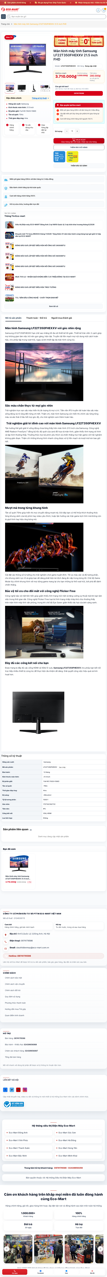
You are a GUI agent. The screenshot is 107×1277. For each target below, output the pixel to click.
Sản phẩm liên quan (15, 829)
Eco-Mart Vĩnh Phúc (18, 1140)
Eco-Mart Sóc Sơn (67, 1132)
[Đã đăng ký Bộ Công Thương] (13, 1104)
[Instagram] (25, 1090)
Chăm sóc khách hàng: (21, 1051)
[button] (40, 98)
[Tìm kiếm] (9, 16)
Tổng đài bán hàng (13, 1057)
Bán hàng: (15, 1038)
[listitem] (18, 1249)
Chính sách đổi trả (12, 990)
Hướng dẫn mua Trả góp (15, 1009)
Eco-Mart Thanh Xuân (19, 1148)
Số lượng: (59, 131)
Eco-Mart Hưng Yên (68, 1148)
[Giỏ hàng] (104, 10)
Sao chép (62, 767)
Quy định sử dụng (12, 996)
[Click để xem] (28, 58)
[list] (53, 1249)
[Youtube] (18, 1090)
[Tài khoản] (98, 10)
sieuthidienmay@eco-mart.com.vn (32, 947)
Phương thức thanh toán (15, 1003)
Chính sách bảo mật (13, 978)
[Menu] (3, 16)
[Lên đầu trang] (103, 1254)
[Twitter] (12, 1090)
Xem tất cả (53, 306)
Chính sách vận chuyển (15, 984)
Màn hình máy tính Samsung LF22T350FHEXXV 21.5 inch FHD (17, 877)
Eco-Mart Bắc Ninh (18, 1155)
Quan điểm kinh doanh (14, 1015)
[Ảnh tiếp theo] (100, 1249)
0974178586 (79, 93)
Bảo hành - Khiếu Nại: (21, 1044)
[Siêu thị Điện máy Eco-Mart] (10, 9)
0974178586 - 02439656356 (68, 1168)
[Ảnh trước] (6, 1249)
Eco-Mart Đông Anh (18, 1132)
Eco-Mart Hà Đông (67, 1140)
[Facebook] (5, 1090)
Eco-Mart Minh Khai (68, 1155)
